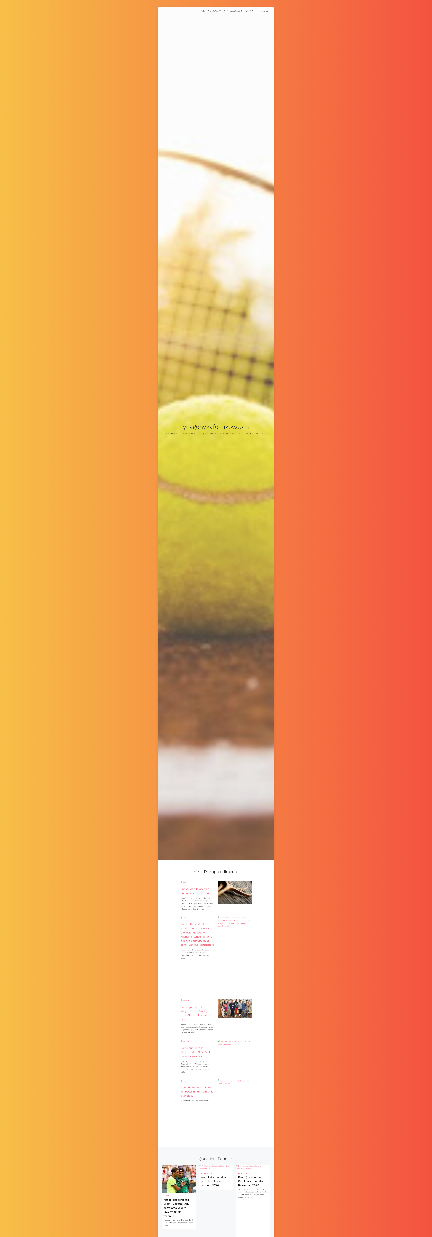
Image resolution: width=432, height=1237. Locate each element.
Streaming (186, 1000)
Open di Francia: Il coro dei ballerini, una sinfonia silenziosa (196, 1091)
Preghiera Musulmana (260, 11)
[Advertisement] (197, 977)
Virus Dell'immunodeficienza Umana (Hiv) (235, 11)
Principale (203, 11)
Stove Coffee (213, 11)
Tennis (185, 882)
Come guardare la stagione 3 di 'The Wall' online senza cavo (195, 1052)
